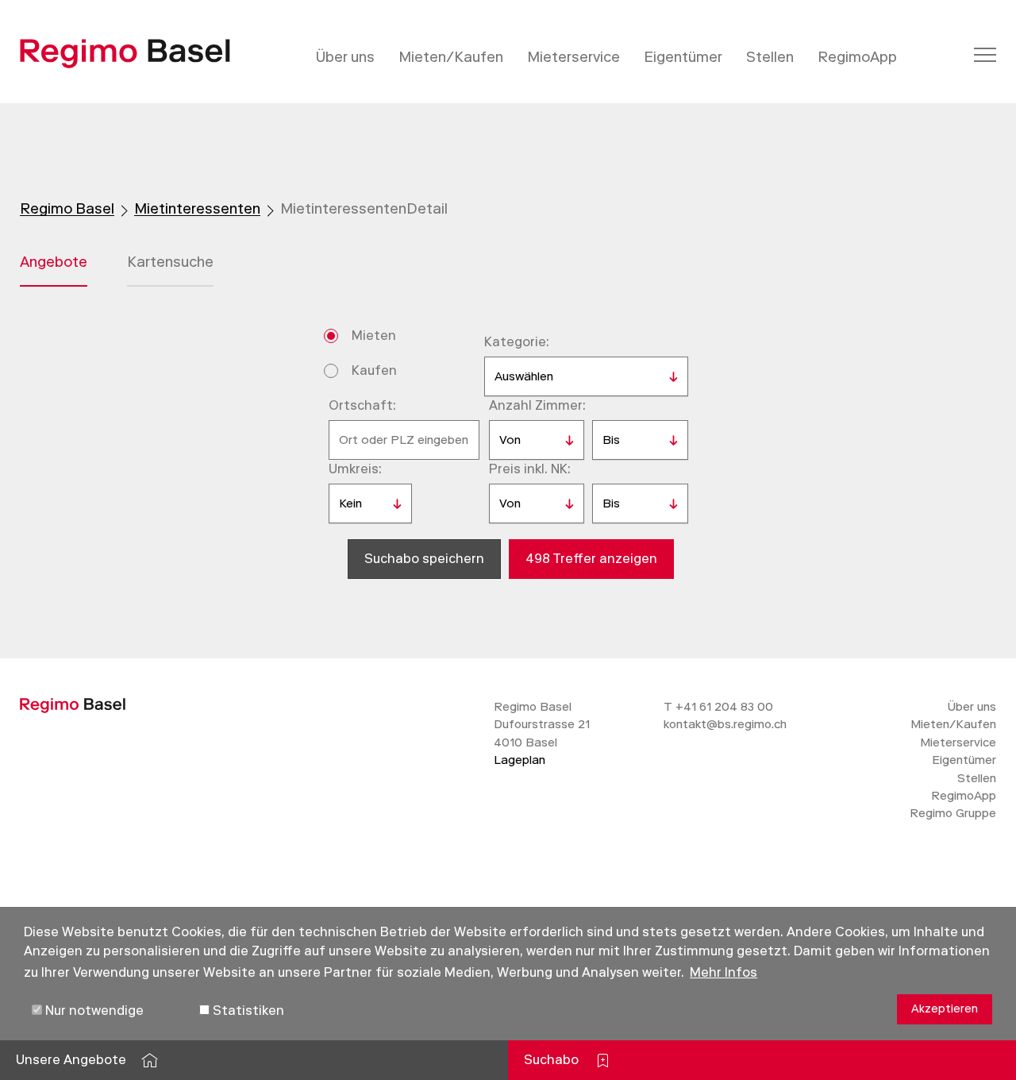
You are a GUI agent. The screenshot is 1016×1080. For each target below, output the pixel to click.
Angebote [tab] (53, 262)
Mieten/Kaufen (450, 57)
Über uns (345, 57)
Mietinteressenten (197, 209)
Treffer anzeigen (591, 558)
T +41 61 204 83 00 (718, 707)
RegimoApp (857, 57)
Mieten (374, 335)
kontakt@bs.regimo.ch (725, 724)
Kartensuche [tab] (170, 262)
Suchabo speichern (424, 558)
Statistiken (247, 1010)
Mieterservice (573, 57)
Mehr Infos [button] (723, 972)
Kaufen (374, 370)
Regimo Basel (67, 209)
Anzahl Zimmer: (537, 405)
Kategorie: (516, 341)
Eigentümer (683, 57)
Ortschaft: (362, 405)
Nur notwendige (93, 1010)
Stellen (770, 57)
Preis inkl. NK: (530, 468)
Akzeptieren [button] (944, 1009)
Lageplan (519, 760)
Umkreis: (355, 468)
